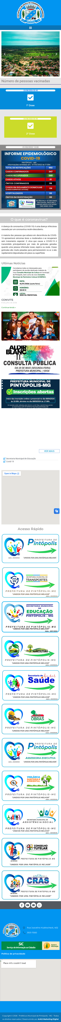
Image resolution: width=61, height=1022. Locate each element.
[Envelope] (33, 905)
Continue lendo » (8, 307)
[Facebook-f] (21, 905)
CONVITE (7, 299)
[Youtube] (27, 905)
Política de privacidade (13, 953)
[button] (30, 27)
